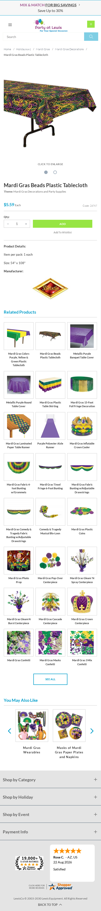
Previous (9, 730)
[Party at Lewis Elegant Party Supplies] (50, 23)
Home (7, 49)
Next (91, 730)
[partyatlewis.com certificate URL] (50, 886)
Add (62, 224)
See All (50, 679)
